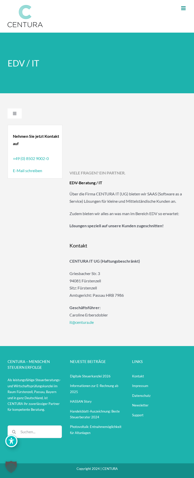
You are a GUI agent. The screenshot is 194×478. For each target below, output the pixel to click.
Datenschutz (141, 396)
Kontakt (138, 376)
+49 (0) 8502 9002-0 (31, 158)
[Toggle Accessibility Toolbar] (11, 441)
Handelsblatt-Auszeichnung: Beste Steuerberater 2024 (95, 414)
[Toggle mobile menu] (183, 8)
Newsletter (140, 405)
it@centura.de (81, 322)
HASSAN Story (81, 401)
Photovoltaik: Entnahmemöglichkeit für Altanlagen (96, 430)
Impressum (140, 386)
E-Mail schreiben (27, 170)
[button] (11, 467)
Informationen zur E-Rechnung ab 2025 (94, 389)
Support (137, 415)
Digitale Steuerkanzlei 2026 (90, 376)
